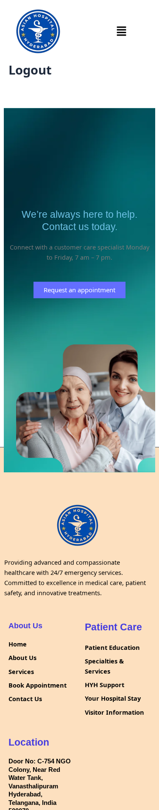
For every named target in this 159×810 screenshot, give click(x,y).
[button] (121, 31)
